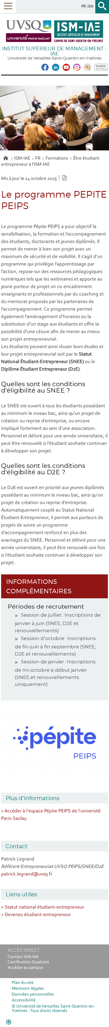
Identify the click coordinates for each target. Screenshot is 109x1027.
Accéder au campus (25, 968)
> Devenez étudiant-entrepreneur (36, 914)
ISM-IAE (22, 158)
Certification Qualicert (28, 962)
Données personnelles (33, 994)
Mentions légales (28, 988)
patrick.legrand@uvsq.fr (26, 874)
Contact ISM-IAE (23, 957)
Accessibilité (23, 1000)
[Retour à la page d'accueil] (54, 31)
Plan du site (23, 983)
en (90, 6)
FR (38, 158)
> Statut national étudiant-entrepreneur (42, 907)
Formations (57, 158)
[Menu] (8, 6)
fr (84, 6)
